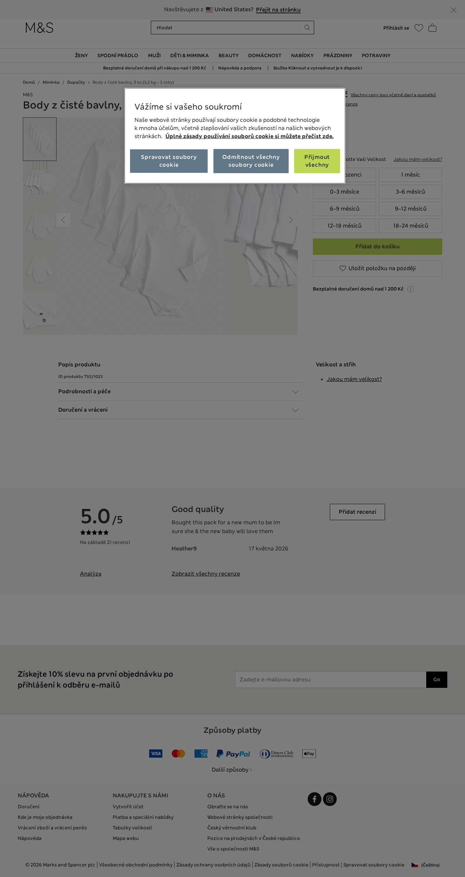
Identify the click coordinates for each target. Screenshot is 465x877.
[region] (235, 136)
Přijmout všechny (317, 160)
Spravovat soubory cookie (169, 160)
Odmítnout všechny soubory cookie (251, 160)
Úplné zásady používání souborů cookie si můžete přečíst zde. (249, 136)
